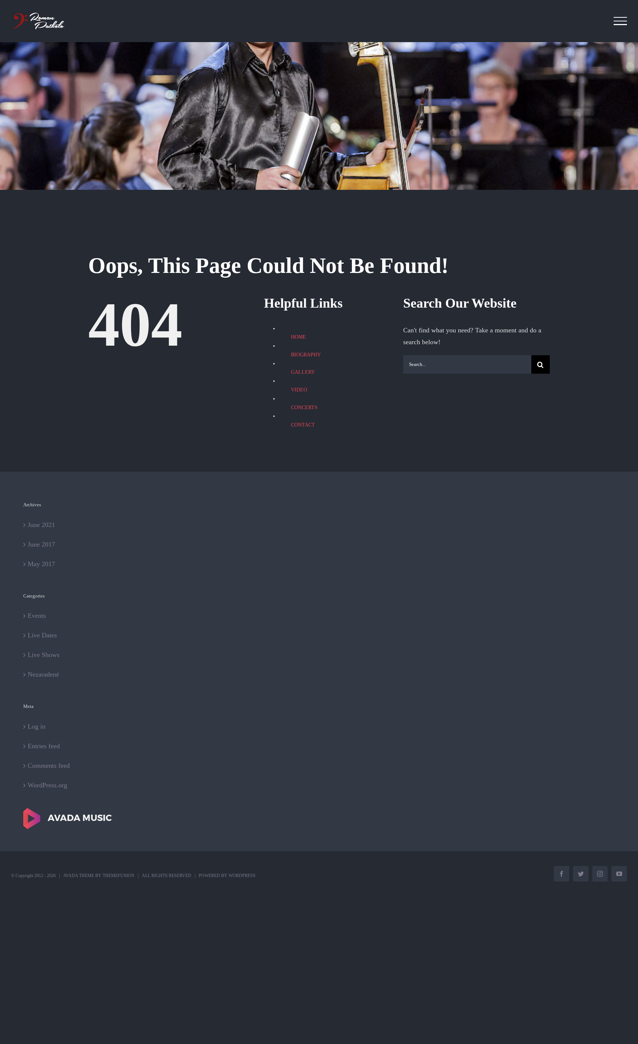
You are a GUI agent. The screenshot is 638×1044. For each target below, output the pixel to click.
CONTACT (303, 425)
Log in (36, 726)
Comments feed (49, 765)
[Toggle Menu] (620, 21)
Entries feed (44, 746)
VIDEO (299, 390)
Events (37, 615)
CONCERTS (304, 407)
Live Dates (42, 635)
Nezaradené (43, 674)
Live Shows (43, 654)
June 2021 (41, 524)
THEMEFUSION (118, 875)
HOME (298, 337)
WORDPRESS (242, 875)
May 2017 (41, 564)
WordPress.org (47, 785)
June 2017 (41, 544)
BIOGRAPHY (306, 354)
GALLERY (303, 372)
